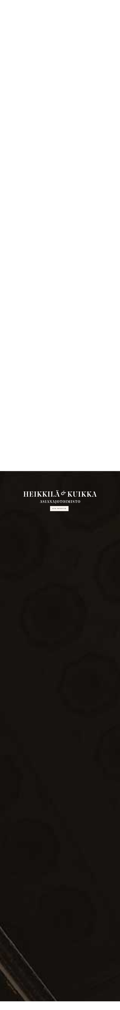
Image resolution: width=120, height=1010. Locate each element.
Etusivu (47, 5)
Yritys (79, 5)
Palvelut (56, 5)
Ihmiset (96, 5)
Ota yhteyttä (59, 508)
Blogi (88, 5)
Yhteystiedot (109, 5)
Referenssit (68, 5)
